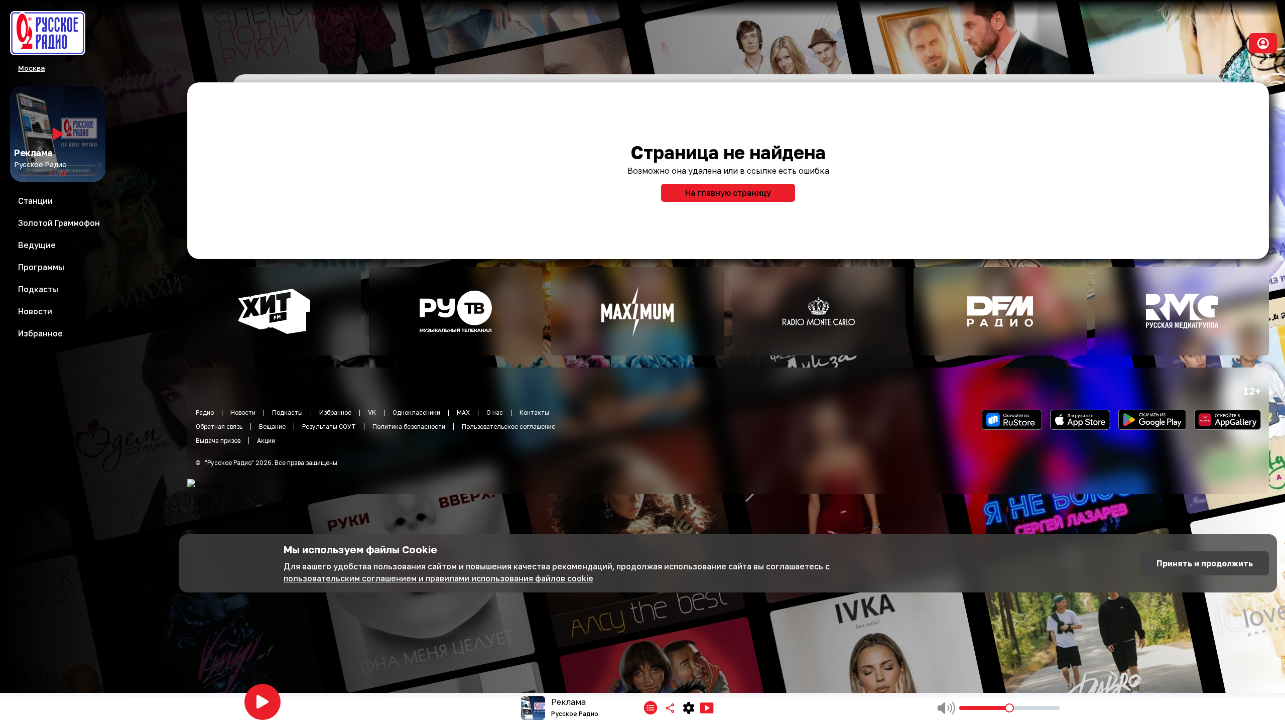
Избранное (335, 412)
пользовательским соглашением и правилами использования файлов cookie (438, 578)
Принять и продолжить (1204, 563)
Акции (266, 440)
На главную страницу (728, 193)
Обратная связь (219, 426)
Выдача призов (218, 440)
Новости (242, 412)
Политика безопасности (408, 426)
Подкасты (287, 412)
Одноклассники (416, 412)
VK (372, 412)
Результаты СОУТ (329, 426)
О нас (494, 412)
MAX (463, 412)
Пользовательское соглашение (508, 426)
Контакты (534, 412)
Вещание (272, 426)
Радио (205, 412)
